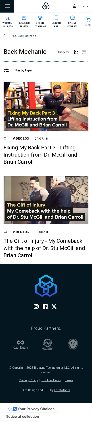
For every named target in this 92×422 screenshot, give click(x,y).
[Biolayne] (46, 6)
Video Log (21, 138)
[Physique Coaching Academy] (73, 344)
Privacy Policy (28, 380)
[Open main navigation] (7, 6)
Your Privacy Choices (35, 409)
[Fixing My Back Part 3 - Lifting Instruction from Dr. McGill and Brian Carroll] (46, 106)
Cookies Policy (51, 380)
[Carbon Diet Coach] (20, 344)
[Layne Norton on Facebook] (45, 307)
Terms (69, 380)
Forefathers (62, 390)
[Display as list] (84, 52)
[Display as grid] (76, 52)
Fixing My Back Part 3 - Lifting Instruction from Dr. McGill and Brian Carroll (40, 155)
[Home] (5, 36)
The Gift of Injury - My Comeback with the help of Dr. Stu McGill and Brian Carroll (44, 248)
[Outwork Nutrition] (47, 344)
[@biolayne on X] (54, 307)
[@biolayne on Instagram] (36, 307)
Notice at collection (22, 416)
